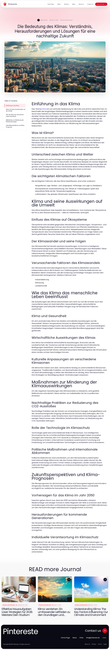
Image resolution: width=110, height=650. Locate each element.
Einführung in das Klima (12, 105)
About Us (87, 644)
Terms (100, 644)
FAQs (81, 638)
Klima (44, 109)
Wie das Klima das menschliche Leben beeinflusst (15, 115)
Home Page (65, 638)
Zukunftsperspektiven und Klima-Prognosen (15, 126)
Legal (104, 644)
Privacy (94, 644)
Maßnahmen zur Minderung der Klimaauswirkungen (15, 120)
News (75, 638)
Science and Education (66, 20)
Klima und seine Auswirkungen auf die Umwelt (15, 110)
